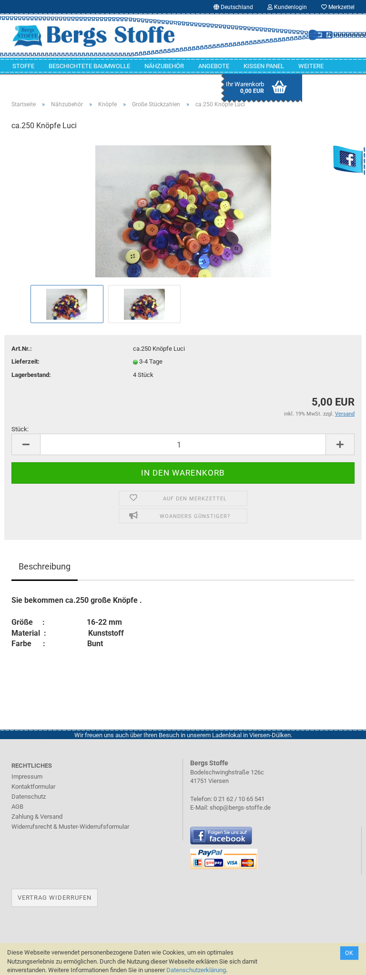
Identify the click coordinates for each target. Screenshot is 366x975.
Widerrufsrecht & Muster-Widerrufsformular (70, 826)
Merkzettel (341, 7)
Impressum (26, 776)
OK (349, 953)
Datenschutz (28, 796)
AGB (17, 806)
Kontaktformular (33, 786)
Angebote (213, 66)
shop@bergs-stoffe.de (240, 807)
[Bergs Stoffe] (93, 35)
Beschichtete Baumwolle (89, 66)
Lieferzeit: (25, 361)
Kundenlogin (290, 7)
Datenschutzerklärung (196, 970)
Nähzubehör (164, 66)
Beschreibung (45, 566)
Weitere (311, 66)
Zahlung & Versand (36, 816)
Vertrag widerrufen (55, 897)
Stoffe (23, 66)
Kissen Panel (264, 66)
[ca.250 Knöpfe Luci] (183, 210)
